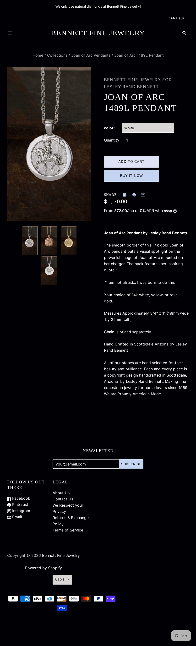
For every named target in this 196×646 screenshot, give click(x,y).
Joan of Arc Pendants (90, 55)
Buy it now (131, 176)
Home (38, 55)
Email (16, 517)
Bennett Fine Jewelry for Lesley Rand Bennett (138, 83)
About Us (61, 492)
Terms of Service (68, 530)
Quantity (111, 140)
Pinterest (19, 504)
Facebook (20, 498)
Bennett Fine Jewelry (61, 555)
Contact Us (63, 499)
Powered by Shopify (43, 567)
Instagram (20, 510)
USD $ (60, 579)
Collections (57, 55)
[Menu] (10, 33)
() (176, 18)
